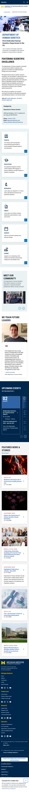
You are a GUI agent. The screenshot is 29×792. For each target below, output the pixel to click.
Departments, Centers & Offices (8, 728)
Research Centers (5, 712)
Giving (2, 682)
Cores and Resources (6, 714)
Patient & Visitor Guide (6, 696)
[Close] (26, 780)
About (2, 676)
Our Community (4, 726)
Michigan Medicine (7, 673)
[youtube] (10, 688)
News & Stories (4, 684)
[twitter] (7, 688)
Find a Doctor (4, 694)
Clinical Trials (4, 708)
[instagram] (5, 688)
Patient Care (5, 691)
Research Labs (4, 710)
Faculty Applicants (11, 98)
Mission (3, 678)
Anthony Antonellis (10, 372)
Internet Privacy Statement (9, 788)
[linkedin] (7, 718)
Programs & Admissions (6, 724)
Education (4, 721)
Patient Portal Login (5, 698)
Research (4, 705)
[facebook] (2, 688)
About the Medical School (7, 730)
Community (4, 680)
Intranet (3, 732)
